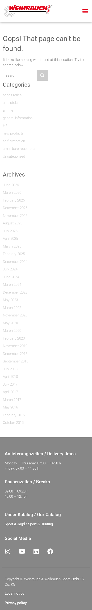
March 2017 (12, 400)
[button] (85, 11)
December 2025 (15, 208)
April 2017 (10, 392)
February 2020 (14, 338)
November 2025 (15, 216)
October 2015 (13, 423)
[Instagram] (8, 551)
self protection (14, 141)
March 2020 (12, 330)
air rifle (8, 110)
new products (13, 133)
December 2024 (15, 262)
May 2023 (10, 300)
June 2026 (11, 185)
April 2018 (10, 376)
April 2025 (10, 238)
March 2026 (12, 192)
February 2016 (14, 415)
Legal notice (14, 593)
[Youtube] (22, 551)
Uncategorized (14, 156)
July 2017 (10, 384)
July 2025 (10, 231)
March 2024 (12, 284)
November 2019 (15, 346)
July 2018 (10, 369)
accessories (12, 95)
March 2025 (12, 246)
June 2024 (11, 277)
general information (18, 118)
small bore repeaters (19, 149)
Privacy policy (16, 603)
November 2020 (15, 315)
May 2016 (10, 407)
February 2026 (14, 200)
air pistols (10, 103)
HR (5, 126)
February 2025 (14, 254)
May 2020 (10, 323)
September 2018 (15, 361)
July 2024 (10, 269)
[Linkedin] (36, 551)
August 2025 (12, 223)
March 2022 (12, 308)
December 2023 (15, 292)
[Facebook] (50, 551)
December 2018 (15, 354)
